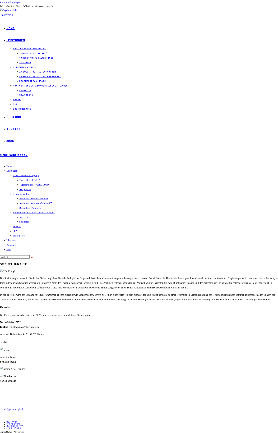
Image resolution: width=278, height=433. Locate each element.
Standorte (24, 221)
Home (9, 166)
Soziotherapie (20, 235)
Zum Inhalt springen (10, 2)
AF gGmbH (25, 189)
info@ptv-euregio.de (13, 409)
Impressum (13, 424)
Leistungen (12, 170)
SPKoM (17, 226)
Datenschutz (14, 426)
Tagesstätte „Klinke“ (29, 180)
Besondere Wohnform (30, 208)
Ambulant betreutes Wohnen (33, 198)
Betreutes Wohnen (22, 194)
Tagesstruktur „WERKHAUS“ (34, 184)
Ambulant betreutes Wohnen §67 (35, 203)
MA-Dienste (13, 428)
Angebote (24, 217)
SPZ (15, 231)
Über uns (11, 240)
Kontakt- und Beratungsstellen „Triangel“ (34, 212)
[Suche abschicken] (31, 257)
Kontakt (10, 245)
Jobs (8, 249)
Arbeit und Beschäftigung (26, 175)
